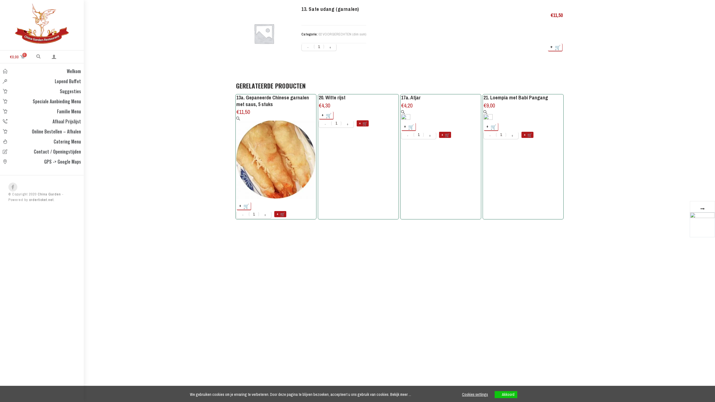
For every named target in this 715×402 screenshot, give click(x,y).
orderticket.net (41, 199)
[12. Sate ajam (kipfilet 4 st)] (702, 224)
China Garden (49, 194)
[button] (38, 56)
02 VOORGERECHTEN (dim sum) (342, 34)
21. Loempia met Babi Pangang (515, 97)
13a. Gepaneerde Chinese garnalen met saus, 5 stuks (272, 100)
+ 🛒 (555, 47)
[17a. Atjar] (405, 115)
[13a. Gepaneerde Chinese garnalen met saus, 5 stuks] (275, 157)
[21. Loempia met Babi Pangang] (488, 115)
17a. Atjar (411, 97)
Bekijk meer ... (400, 394)
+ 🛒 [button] (244, 205)
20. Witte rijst (332, 97)
